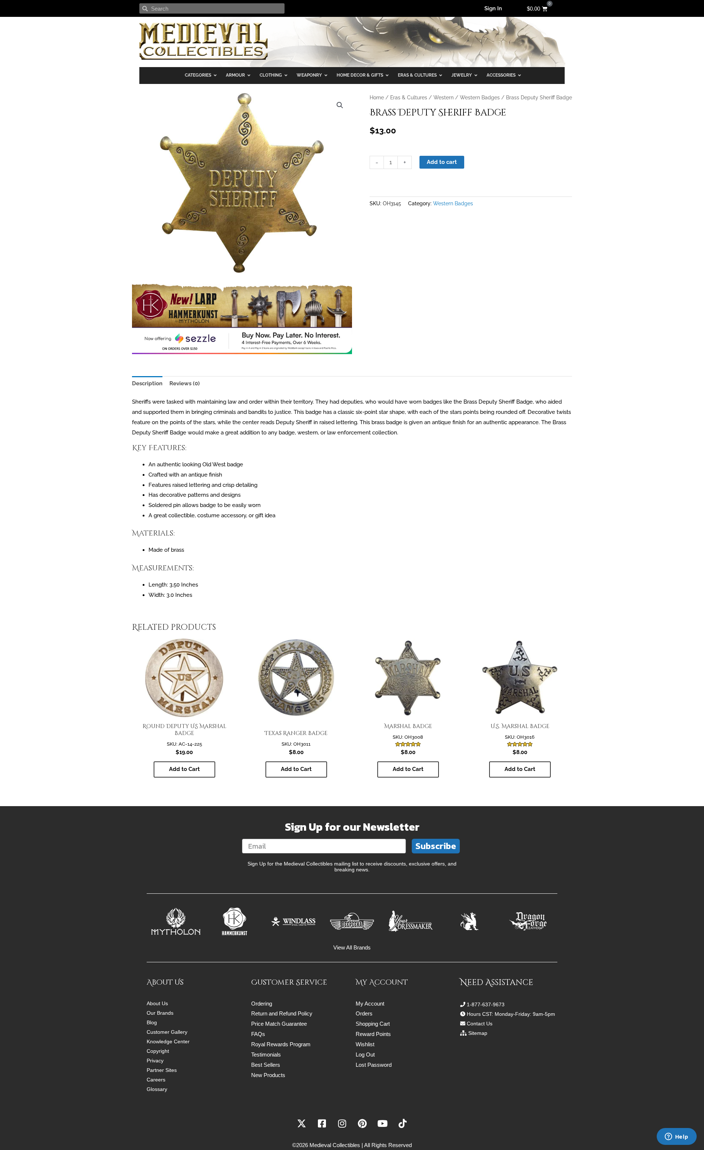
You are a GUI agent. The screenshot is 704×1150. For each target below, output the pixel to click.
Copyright (158, 1051)
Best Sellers (265, 1065)
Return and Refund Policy (281, 1013)
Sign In (493, 8)
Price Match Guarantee (279, 1024)
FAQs (258, 1034)
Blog (152, 1022)
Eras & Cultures (408, 97)
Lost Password (374, 1065)
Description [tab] (147, 383)
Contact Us (479, 1023)
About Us (157, 1003)
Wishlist (365, 1044)
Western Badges (480, 97)
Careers (156, 1080)
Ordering (261, 1003)
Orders (364, 1013)
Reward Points (373, 1034)
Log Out (365, 1054)
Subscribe (435, 845)
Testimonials (266, 1054)
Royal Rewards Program (281, 1044)
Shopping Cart (373, 1024)
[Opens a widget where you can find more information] (676, 1137)
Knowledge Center (168, 1041)
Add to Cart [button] (184, 769)
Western (443, 97)
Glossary (157, 1089)
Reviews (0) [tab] (184, 383)
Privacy (155, 1060)
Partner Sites (162, 1070)
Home (377, 97)
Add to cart (442, 162)
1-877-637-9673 (486, 1004)
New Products (268, 1075)
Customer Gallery (167, 1032)
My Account (370, 1003)
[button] (339, 105)
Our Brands (160, 1013)
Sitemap (477, 1033)
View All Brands (352, 947)
